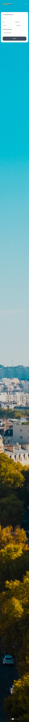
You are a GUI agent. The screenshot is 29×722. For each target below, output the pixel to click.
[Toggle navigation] (26, 3)
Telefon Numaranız (7, 29)
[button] (10, 719)
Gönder (14, 38)
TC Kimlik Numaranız (8, 14)
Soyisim (17, 22)
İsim (4, 22)
